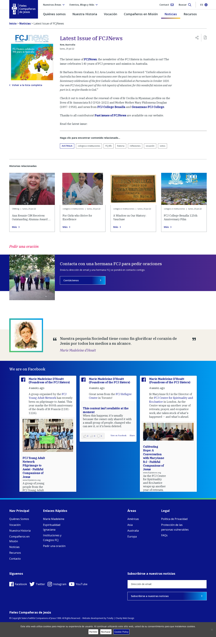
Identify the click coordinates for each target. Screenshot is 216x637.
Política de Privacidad (174, 519)
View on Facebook (119, 435)
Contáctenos (71, 280)
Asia (130, 525)
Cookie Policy (121, 631)
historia (120, 145)
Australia (67, 145)
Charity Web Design (124, 618)
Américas (133, 519)
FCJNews (90, 59)
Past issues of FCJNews (110, 115)
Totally (110, 618)
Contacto (15, 558)
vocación (150, 145)
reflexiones (135, 145)
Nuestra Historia (84, 14)
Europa (132, 536)
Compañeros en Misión (141, 14)
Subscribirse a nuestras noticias (150, 596)
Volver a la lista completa (27, 85)
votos (162, 145)
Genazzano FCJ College (148, 107)
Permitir (93, 631)
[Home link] (23, 9)
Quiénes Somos (19, 519)
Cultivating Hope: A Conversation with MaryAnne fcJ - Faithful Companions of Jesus (153, 458)
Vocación (110, 14)
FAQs (164, 535)
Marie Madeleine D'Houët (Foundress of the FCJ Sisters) (49, 380)
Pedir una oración (54, 546)
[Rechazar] (211, 629)
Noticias (171, 14)
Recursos (190, 14)
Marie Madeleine (53, 519)
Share (132, 435)
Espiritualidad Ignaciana (51, 527)
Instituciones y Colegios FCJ (52, 537)
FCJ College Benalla (111, 107)
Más (14, 227)
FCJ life (108, 145)
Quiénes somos (54, 14)
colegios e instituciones (89, 145)
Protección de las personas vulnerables (175, 527)
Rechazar (106, 631)
